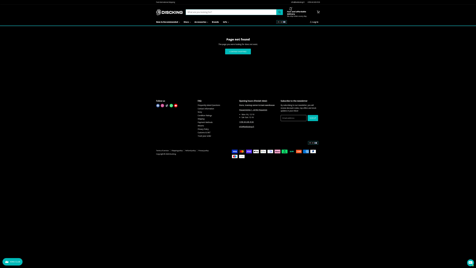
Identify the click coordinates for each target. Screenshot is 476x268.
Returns (201, 125)
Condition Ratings (205, 115)
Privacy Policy (203, 129)
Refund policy (190, 150)
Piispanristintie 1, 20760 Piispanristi (253, 110)
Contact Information (206, 108)
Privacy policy (203, 150)
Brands (215, 22)
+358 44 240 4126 (313, 2)
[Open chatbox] (470, 262)
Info (225, 22)
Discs (186, 22)
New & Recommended (167, 22)
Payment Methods (205, 122)
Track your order (204, 136)
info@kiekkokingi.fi (297, 2)
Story (200, 112)
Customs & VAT (204, 132)
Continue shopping (237, 51)
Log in (315, 22)
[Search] (279, 12)
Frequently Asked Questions (209, 105)
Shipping (201, 119)
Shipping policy (177, 150)
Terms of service (162, 150)
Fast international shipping (165, 2)
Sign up (313, 118)
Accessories (200, 22)
